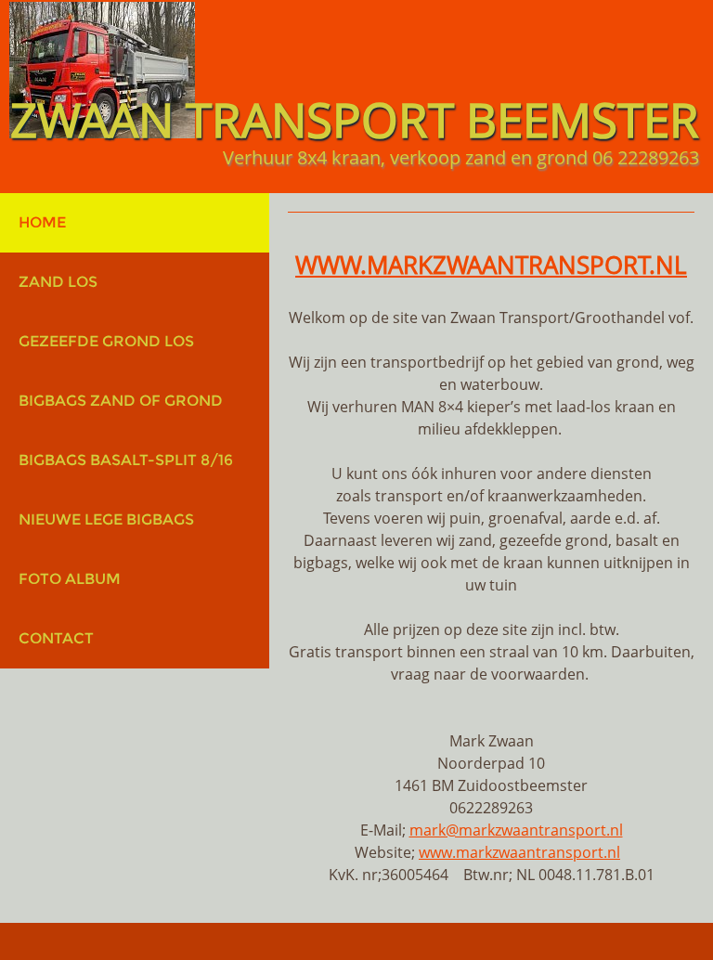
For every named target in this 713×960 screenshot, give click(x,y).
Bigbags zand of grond (121, 400)
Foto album (70, 579)
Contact (56, 638)
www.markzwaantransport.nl (519, 852)
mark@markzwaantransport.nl (516, 830)
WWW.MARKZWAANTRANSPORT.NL (491, 265)
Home (42, 222)
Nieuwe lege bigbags (106, 519)
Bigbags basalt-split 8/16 (126, 460)
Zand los (58, 282)
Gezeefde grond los (106, 341)
